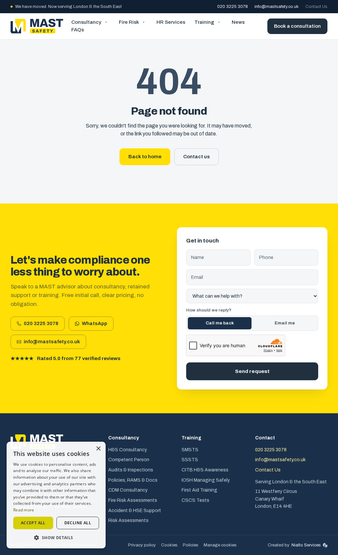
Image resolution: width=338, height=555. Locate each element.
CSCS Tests (195, 500)
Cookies (169, 545)
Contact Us (316, 6)
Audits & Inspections (130, 469)
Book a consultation (297, 26)
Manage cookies (220, 545)
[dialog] (56, 495)
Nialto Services (306, 544)
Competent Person (128, 459)
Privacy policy (142, 545)
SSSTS (190, 459)
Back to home (144, 156)
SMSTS (190, 449)
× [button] (98, 448)
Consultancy (86, 22)
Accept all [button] (33, 523)
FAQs (77, 29)
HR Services (170, 22)
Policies (190, 545)
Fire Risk (129, 22)
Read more (23, 510)
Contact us (196, 156)
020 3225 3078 (232, 6)
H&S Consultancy (127, 449)
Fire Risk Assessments (132, 500)
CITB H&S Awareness (205, 469)
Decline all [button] (77, 523)
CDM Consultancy (128, 490)
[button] (56, 538)
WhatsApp (98, 325)
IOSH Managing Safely (206, 480)
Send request (252, 371)
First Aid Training (199, 490)
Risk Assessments (128, 520)
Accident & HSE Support (134, 510)
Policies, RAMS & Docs (132, 480)
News (238, 22)
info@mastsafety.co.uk (276, 6)
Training (204, 22)
